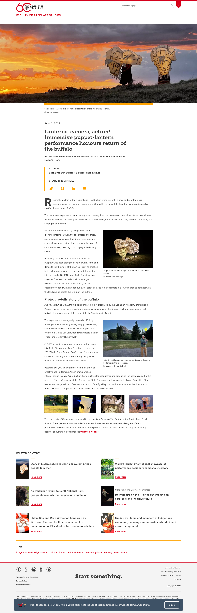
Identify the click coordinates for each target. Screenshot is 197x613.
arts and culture (49, 552)
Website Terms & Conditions (135, 604)
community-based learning (98, 552)
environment (120, 552)
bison (62, 552)
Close (172, 604)
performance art (75, 552)
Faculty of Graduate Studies (38, 15)
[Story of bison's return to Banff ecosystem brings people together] (22, 469)
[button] (53, 188)
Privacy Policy (21, 581)
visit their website (89, 431)
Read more (36, 477)
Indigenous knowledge (27, 552)
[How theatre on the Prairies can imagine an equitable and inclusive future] (107, 496)
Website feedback (23, 584)
